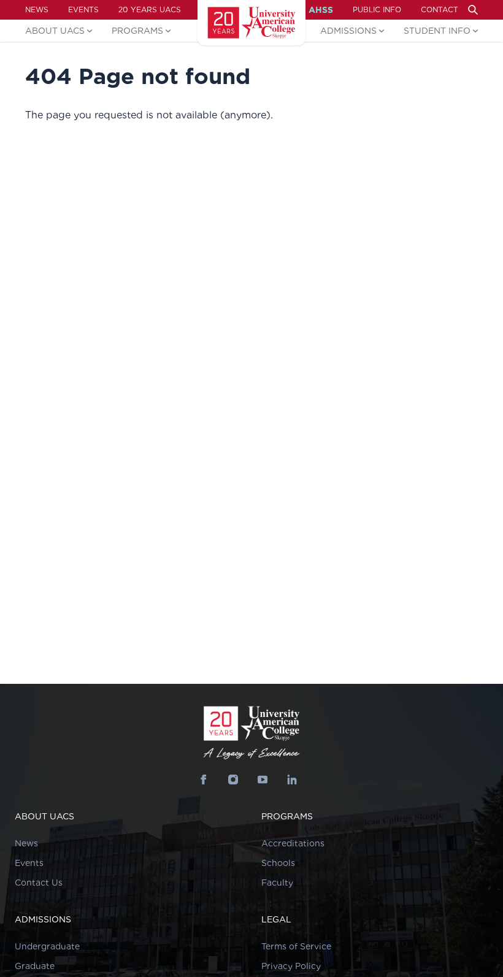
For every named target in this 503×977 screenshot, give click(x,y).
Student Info (437, 31)
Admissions (348, 31)
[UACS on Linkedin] (292, 779)
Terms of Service (296, 946)
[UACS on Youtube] (262, 779)
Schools (278, 863)
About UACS (55, 31)
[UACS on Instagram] (233, 779)
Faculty (277, 882)
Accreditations (292, 843)
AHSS (321, 10)
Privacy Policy (291, 966)
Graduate (35, 966)
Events (83, 9)
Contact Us (39, 882)
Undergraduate (47, 946)
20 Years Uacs (149, 9)
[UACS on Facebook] (203, 779)
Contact (439, 9)
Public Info (377, 9)
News (36, 9)
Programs (137, 31)
